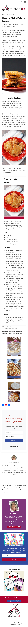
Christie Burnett (7, 24)
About (4, 622)
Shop (15, 622)
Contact (10, 622)
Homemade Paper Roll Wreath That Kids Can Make (20, 486)
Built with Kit (14, 446)
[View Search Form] (21, 2)
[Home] (2, 14)
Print (14, 218)
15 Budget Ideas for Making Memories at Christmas (6, 487)
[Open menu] (25, 2)
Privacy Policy (21, 622)
